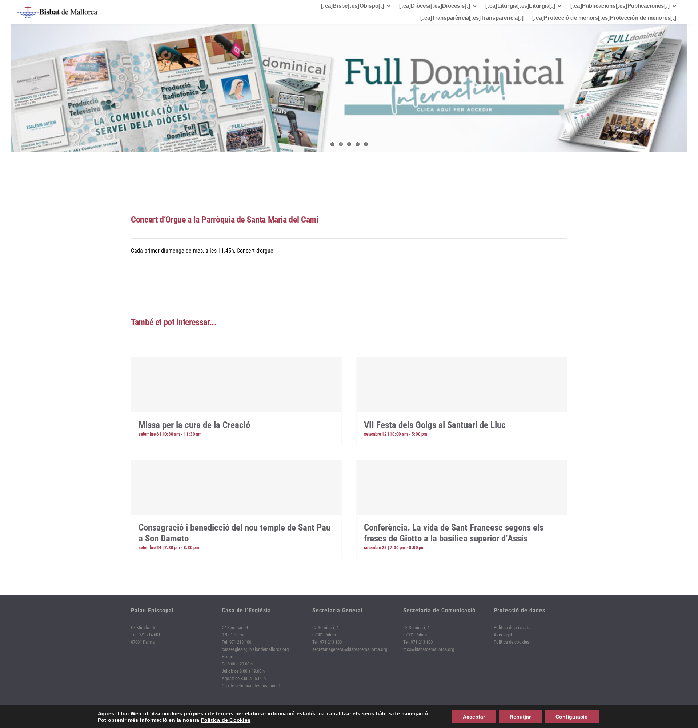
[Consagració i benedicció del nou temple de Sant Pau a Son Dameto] (236, 487)
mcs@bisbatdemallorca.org (428, 649)
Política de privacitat (513, 627)
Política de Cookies (226, 720)
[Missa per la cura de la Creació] (236, 384)
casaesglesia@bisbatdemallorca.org (255, 649)
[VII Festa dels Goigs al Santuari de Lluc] (462, 384)
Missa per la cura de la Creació (194, 425)
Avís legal (503, 634)
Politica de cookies (511, 642)
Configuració (571, 717)
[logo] (57, 8)
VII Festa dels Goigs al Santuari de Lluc (435, 425)
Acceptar (474, 717)
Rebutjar (520, 717)
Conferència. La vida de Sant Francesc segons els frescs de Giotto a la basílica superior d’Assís (453, 533)
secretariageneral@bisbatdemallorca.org (349, 649)
